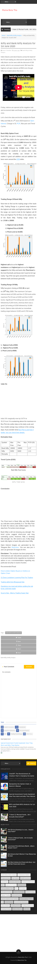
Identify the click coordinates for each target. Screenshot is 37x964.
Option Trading (5, 895)
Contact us (32, 763)
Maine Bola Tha (22, 957)
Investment (22, 727)
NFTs (16, 888)
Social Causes (9, 902)
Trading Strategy (6, 909)
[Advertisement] (18, 402)
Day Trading (15, 878)
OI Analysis (23, 888)
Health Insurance (9, 727)
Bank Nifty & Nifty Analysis (14, 35)
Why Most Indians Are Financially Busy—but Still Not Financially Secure (21, 863)
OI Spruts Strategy (6, 892)
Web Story (29, 734)
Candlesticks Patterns (24, 875)
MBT (2, 885)
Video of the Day (17, 909)
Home (3, 35)
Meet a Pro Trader (11, 885)
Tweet (19, 637)
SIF (5, 734)
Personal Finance (24, 730)
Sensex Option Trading (26, 898)
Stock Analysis (5, 905)
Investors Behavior (9, 730)
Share (19, 641)
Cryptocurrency (5, 878)
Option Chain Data (19, 892)
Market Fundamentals (28, 881)
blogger (29, 666)
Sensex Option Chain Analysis (9, 898)
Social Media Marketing (21, 902)
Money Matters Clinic (7, 888)
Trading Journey (15, 905)
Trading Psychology (16, 734)
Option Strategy (30, 892)
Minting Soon (21, 885)
